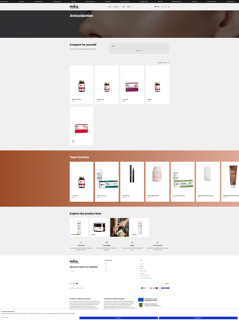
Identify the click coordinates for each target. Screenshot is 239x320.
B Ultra (73, 140)
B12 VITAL (150, 99)
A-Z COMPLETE (75, 195)
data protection (143, 270)
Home (110, 6)
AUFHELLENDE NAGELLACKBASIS (205, 195)
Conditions (142, 273)
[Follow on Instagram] (74, 283)
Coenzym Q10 (125, 99)
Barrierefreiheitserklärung (146, 277)
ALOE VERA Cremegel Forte (179, 195)
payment (142, 266)
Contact (142, 263)
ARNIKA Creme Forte (101, 195)
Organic (128, 6)
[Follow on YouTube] (77, 283)
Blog (124, 6)
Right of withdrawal (144, 275)
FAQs (106, 268)
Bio (105, 266)
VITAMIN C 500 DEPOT (76, 99)
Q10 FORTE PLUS (100, 99)
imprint (141, 268)
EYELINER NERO (125, 195)
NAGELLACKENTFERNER (153, 195)
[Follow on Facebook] (70, 283)
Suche (106, 270)
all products (116, 6)
